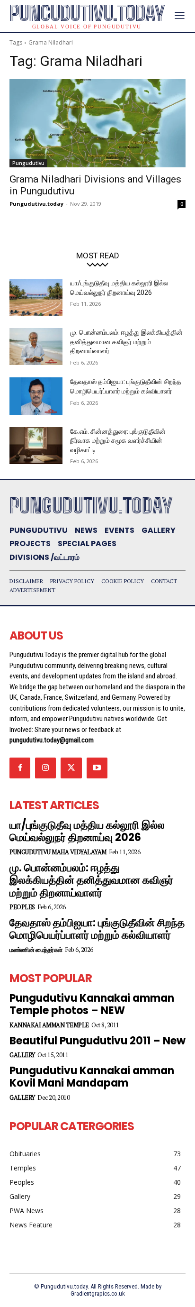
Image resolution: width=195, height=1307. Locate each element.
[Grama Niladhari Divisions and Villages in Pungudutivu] (97, 123)
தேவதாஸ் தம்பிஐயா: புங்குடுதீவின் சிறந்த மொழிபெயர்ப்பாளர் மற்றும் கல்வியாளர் (97, 928)
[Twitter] (71, 768)
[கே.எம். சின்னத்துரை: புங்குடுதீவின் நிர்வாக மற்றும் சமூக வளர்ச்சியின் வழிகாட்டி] (35, 445)
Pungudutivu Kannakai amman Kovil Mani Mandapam (91, 1076)
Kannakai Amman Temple (49, 1025)
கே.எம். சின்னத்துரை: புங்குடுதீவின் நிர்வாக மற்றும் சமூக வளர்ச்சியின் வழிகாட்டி (118, 441)
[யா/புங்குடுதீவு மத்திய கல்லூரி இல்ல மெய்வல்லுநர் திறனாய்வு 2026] (35, 297)
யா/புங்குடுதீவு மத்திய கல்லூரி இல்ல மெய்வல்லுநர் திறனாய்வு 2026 (87, 831)
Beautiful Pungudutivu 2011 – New (97, 1040)
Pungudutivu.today (36, 203)
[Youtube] (97, 768)
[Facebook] (19, 768)
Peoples (22, 907)
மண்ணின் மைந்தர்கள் (35, 950)
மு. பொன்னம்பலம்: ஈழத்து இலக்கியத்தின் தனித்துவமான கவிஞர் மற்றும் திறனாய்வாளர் (126, 342)
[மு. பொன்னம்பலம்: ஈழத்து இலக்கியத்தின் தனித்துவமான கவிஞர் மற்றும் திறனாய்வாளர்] (35, 346)
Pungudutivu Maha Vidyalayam (57, 852)
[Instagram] (45, 768)
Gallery (22, 1055)
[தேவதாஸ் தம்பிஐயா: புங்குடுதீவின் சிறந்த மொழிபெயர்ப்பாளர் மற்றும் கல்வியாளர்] (35, 395)
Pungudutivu (28, 163)
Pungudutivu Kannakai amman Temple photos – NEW (91, 1004)
